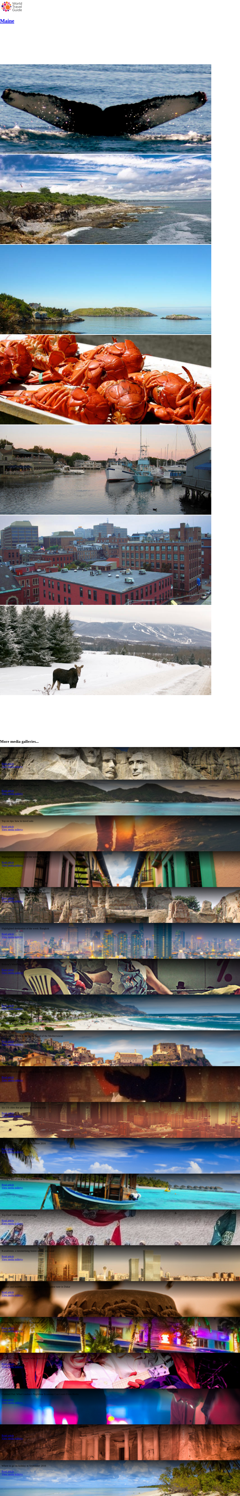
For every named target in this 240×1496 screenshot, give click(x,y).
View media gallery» (12, 766)
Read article (8, 763)
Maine (7, 21)
